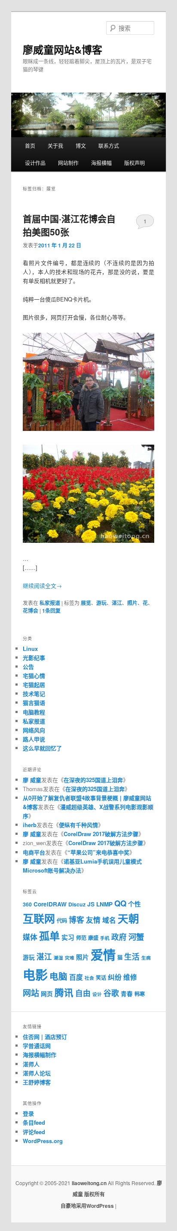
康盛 (93, 938)
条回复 (51, 610)
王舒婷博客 (37, 1082)
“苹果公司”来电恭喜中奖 (98, 852)
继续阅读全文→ (42, 585)
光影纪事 (34, 657)
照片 (132, 603)
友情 (93, 920)
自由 (83, 992)
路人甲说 (34, 739)
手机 (105, 938)
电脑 (58, 976)
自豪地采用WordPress (88, 1206)
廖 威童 (32, 780)
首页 (30, 145)
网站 (31, 993)
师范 (81, 938)
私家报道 (50, 603)
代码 (62, 920)
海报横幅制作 (39, 1054)
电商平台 (34, 852)
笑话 (101, 977)
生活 (132, 956)
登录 (28, 1113)
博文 (81, 145)
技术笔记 (34, 693)
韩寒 (139, 994)
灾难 (69, 957)
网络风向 (34, 730)
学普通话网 (37, 1045)
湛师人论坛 (37, 1073)
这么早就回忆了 (42, 748)
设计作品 (35, 162)
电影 (35, 975)
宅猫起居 (34, 684)
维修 (130, 977)
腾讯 (64, 992)
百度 (76, 977)
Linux (30, 648)
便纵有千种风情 (78, 825)
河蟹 (136, 936)
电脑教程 (34, 712)
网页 (47, 994)
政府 (119, 936)
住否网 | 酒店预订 (45, 1036)
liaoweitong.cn (89, 1183)
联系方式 (108, 145)
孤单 (49, 935)
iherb (30, 825)
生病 (146, 957)
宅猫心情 (34, 675)
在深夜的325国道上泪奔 (93, 780)
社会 (89, 978)
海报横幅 (101, 162)
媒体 (30, 937)
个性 (134, 904)
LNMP (104, 904)
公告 (28, 666)
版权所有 (94, 1194)
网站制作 (68, 162)
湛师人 (31, 1064)
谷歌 (111, 992)
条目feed (34, 1122)
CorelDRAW (50, 904)
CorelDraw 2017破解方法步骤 (101, 834)
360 (27, 904)
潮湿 (58, 957)
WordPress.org (43, 1141)
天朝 (128, 918)
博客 (76, 919)
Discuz (76, 904)
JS (91, 904)
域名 (109, 920)
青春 (127, 994)
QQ (120, 903)
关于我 (55, 145)
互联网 (39, 918)
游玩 (101, 603)
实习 (67, 937)
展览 (86, 603)
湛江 (117, 603)
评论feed (34, 1132)
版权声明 (134, 162)
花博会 (30, 610)
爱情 (103, 954)
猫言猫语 (34, 702)
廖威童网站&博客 (62, 49)
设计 (97, 994)
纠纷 (115, 977)
